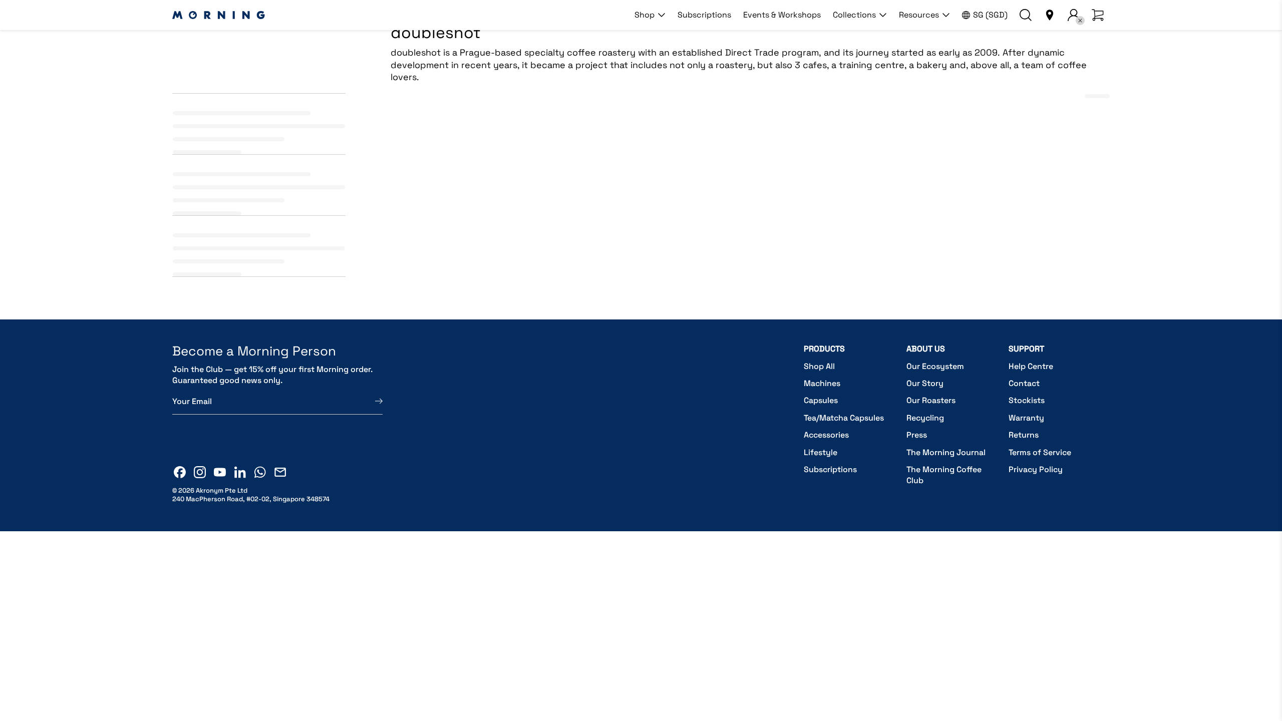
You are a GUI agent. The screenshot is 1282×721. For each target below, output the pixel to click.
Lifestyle (820, 452)
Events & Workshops (782, 15)
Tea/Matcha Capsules (844, 418)
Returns (1024, 435)
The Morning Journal (946, 452)
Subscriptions (704, 15)
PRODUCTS (824, 348)
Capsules (821, 400)
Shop (644, 15)
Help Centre (1031, 366)
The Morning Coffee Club (944, 475)
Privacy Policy (1036, 469)
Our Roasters (930, 400)
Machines (822, 383)
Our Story (924, 383)
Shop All (819, 366)
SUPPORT (1026, 348)
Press (916, 435)
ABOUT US (925, 348)
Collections (854, 15)
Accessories (826, 435)
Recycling (925, 418)
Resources (919, 15)
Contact (1024, 383)
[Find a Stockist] (1050, 15)
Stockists (1027, 400)
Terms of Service (1040, 452)
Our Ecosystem (935, 366)
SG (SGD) (990, 15)
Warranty (1026, 418)
